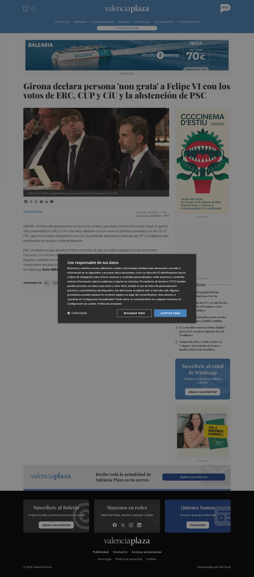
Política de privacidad (109, 303)
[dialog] (127, 288)
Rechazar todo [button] (134, 313)
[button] (77, 313)
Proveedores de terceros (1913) (158, 281)
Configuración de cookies (81, 303)
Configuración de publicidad (98, 299)
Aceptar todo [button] (170, 313)
